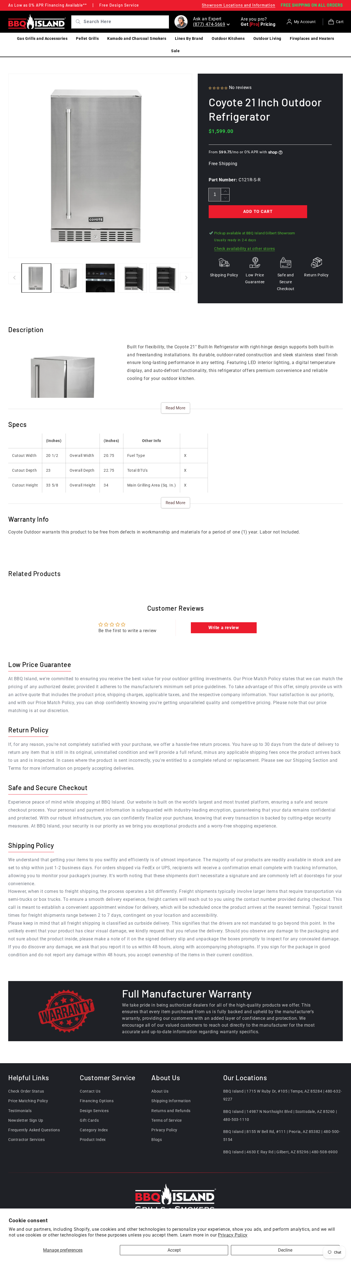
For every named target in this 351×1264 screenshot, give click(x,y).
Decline (285, 1250)
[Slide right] (186, 278)
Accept (174, 1250)
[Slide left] (14, 278)
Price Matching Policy (28, 1101)
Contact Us (90, 1091)
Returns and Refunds (170, 1111)
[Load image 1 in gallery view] (36, 278)
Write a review (223, 627)
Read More (175, 407)
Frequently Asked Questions (34, 1130)
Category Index (94, 1130)
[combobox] (125, 22)
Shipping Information (171, 1101)
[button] (218, 87)
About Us (159, 1091)
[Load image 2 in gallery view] (68, 278)
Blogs (156, 1139)
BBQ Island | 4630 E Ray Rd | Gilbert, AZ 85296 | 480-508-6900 (280, 1152)
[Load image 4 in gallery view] (132, 278)
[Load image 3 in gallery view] (100, 278)
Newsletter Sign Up (25, 1120)
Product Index (93, 1139)
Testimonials (20, 1111)
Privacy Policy (232, 1235)
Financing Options (97, 1101)
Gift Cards (89, 1120)
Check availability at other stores (244, 248)
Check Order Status (26, 1091)
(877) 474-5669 (209, 24)
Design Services (94, 1111)
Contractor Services (26, 1139)
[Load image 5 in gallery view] (164, 278)
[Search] (76, 22)
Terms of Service (166, 1120)
